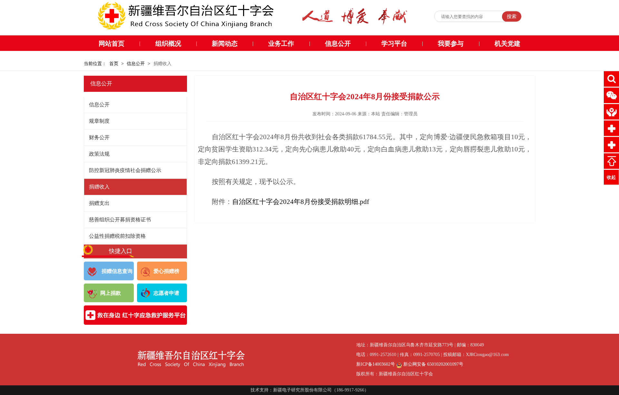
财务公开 (99, 137)
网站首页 (111, 43)
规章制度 (99, 121)
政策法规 (99, 154)
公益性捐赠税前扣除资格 (117, 236)
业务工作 (281, 43)
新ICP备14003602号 (375, 364)
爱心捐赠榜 (166, 271)
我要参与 (451, 43)
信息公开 (338, 43)
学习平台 (394, 43)
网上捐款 (110, 293)
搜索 (511, 16)
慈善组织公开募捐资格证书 (120, 219)
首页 (113, 63)
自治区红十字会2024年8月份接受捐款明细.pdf (300, 202)
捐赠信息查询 (116, 271)
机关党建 (507, 43)
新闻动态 (225, 43)
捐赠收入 (99, 186)
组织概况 (168, 43)
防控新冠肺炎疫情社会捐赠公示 (125, 170)
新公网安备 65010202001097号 (432, 364)
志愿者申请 (166, 293)
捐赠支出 (99, 203)
